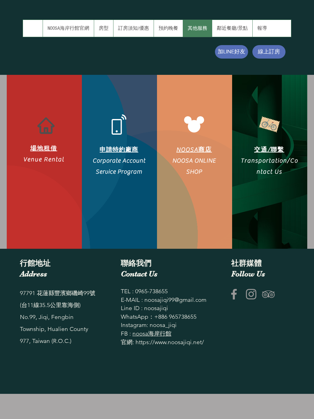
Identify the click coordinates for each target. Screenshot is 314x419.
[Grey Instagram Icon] (251, 294)
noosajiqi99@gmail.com (175, 299)
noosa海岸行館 (151, 333)
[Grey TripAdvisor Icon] (268, 294)
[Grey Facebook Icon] (234, 294)
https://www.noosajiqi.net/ (170, 342)
